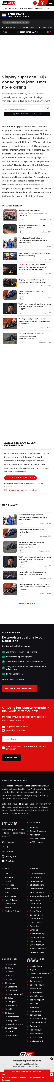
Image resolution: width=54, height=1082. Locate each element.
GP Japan (9, 972)
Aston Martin (11, 896)
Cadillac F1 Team (12, 911)
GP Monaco (10, 983)
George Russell (36, 881)
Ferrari (8, 881)
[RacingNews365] (9, 3)
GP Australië (10, 964)
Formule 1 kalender (19, 804)
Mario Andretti (36, 1041)
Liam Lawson (35, 941)
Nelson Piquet (36, 1030)
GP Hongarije (11, 1002)
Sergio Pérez (35, 911)
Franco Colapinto (38, 949)
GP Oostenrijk (11, 990)
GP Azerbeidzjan (12, 1017)
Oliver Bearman (37, 945)
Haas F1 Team (11, 900)
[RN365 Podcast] (35, 3)
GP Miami (9, 975)
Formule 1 (10, 126)
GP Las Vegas (11, 1028)
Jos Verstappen (37, 1000)
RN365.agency (36, 842)
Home (4, 8)
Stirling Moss (35, 1015)
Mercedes (9, 885)
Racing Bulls (10, 904)
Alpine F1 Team (11, 889)
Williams (8, 907)
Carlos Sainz (35, 907)
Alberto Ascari (36, 977)
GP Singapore (11, 1020)
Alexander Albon (37, 937)
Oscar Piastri (35, 904)
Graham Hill (35, 1026)
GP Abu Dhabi (11, 1035)
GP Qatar (9, 1032)
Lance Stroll (35, 930)
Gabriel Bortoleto (37, 952)
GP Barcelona (11, 987)
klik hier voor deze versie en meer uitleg (20, 490)
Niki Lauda (34, 1007)
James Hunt (35, 989)
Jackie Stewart (36, 992)
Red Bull (8, 874)
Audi (7, 892)
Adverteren (35, 835)
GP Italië (8, 1009)
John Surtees (36, 1037)
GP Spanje (9, 1013)
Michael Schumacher (39, 974)
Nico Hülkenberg (37, 934)
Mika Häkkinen (36, 996)
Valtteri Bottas (36, 919)
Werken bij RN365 (37, 839)
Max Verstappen (26, 8)
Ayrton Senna (36, 981)
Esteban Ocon (36, 915)
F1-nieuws (13, 8)
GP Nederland (11, 1006)
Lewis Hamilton (36, 889)
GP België (9, 998)
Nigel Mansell (36, 1011)
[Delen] (48, 108)
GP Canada (10, 979)
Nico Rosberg (36, 966)
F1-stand (48, 8)
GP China (9, 968)
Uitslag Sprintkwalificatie (15, 22)
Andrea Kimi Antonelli (39, 896)
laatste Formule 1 (14, 786)
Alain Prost (34, 970)
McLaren (9, 877)
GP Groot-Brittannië (14, 994)
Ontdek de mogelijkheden (19, 688)
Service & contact (38, 831)
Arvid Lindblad (36, 922)
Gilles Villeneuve (37, 985)
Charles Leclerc (37, 885)
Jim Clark (34, 1004)
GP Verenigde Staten (14, 1024)
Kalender (38, 8)
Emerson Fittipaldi (38, 1022)
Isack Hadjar (35, 900)
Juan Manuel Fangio (39, 1019)
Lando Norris (35, 877)
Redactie (34, 827)
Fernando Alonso (37, 892)
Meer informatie (29, 32)
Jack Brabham (36, 1034)
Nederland (28, 126)
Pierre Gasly (35, 926)
